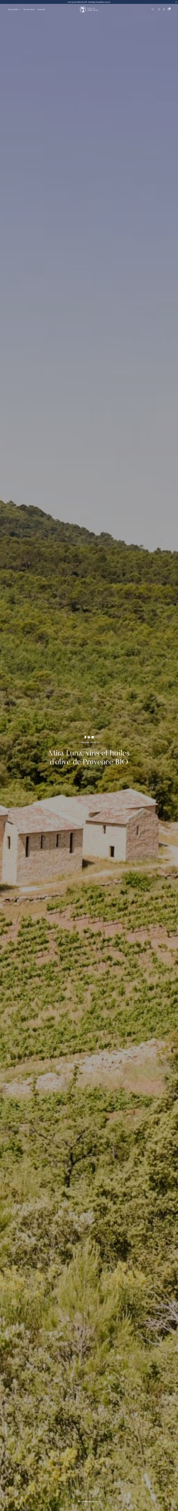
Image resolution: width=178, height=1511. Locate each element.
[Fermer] (176, 1)
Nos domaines (29, 9)
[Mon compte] (164, 9)
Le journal (41, 9)
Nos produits (13, 9)
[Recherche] (159, 9)
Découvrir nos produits (89, 1501)
